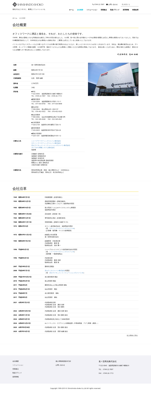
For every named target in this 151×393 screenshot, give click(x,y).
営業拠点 (104, 10)
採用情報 (126, 10)
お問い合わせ (113, 4)
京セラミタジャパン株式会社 (55, 270)
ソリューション (92, 10)
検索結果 (135, 10)
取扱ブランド (114, 10)
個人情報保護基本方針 (63, 361)
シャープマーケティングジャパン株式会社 (46, 141)
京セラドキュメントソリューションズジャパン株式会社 (50, 145)
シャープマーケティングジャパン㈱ (61, 252)
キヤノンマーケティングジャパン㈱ (61, 228)
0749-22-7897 (99, 4)
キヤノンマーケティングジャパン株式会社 (46, 143)
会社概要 (80, 10)
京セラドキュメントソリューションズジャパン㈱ (66, 273)
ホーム (71, 10)
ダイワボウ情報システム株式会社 (43, 147)
